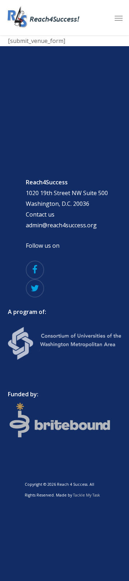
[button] (119, 17)
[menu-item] (64, 421)
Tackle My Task (86, 495)
